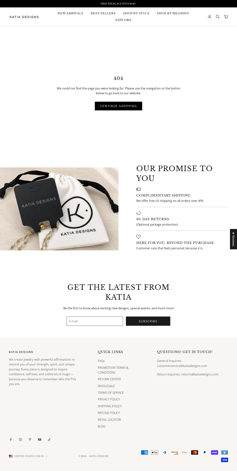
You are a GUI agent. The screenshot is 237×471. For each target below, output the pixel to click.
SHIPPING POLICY (110, 406)
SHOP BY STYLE (136, 13)
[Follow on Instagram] (20, 439)
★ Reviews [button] (233, 239)
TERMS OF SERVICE (111, 393)
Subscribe (148, 321)
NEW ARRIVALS (70, 13)
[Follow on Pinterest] (30, 439)
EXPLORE (123, 20)
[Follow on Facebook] (11, 439)
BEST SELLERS (103, 13)
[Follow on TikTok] (49, 439)
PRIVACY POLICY (109, 399)
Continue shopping (118, 106)
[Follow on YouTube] (39, 439)
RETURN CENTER (109, 379)
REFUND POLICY (109, 413)
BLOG (102, 426)
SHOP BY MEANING (173, 13)
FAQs (101, 361)
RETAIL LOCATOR (109, 420)
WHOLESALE (106, 386)
